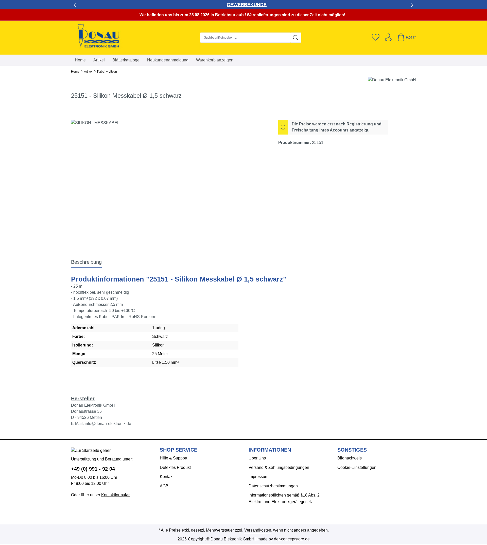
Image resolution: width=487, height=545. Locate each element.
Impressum (258, 476)
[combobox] (245, 37)
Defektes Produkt (175, 467)
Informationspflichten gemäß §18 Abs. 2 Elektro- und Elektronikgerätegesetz (284, 498)
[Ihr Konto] (388, 38)
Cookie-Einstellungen (356, 467)
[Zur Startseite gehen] (102, 36)
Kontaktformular (115, 495)
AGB (164, 486)
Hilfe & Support (173, 458)
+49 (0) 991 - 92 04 (93, 469)
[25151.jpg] (169, 174)
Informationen (270, 449)
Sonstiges (352, 449)
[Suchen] (295, 37)
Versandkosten (257, 530)
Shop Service (178, 449)
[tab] (86, 262)
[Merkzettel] (375, 38)
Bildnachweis (349, 458)
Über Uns (257, 458)
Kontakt (166, 476)
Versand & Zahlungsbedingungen (279, 467)
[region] (169, 174)
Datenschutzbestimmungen (273, 486)
